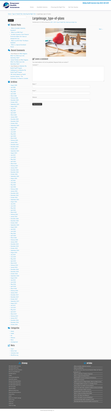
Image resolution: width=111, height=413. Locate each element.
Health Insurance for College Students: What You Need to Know (87, 381)
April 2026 (13, 93)
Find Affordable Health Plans (15, 383)
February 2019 (14, 265)
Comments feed (14, 353)
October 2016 (14, 324)
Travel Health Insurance (79, 379)
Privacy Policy (11, 394)
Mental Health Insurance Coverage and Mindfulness (85, 377)
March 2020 (14, 237)
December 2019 (15, 244)
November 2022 (15, 172)
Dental (12, 331)
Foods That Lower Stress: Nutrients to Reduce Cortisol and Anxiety (88, 387)
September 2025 (15, 104)
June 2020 (13, 231)
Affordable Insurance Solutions (15, 369)
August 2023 (14, 153)
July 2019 (13, 254)
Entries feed (14, 351)
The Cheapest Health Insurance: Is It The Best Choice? (85, 383)
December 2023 (15, 144)
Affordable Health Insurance (15, 366)
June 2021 (13, 206)
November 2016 (15, 322)
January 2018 (14, 292)
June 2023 (13, 157)
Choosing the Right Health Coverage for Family (84, 399)
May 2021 (13, 208)
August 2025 (14, 106)
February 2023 (14, 165)
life (11, 335)
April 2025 (13, 113)
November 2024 (15, 121)
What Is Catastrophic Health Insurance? (82, 389)
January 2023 (14, 168)
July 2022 (13, 180)
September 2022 (15, 176)
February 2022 (14, 189)
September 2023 (15, 151)
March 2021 (14, 212)
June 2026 (13, 89)
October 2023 (14, 149)
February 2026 (14, 98)
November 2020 (15, 220)
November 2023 (15, 146)
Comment (35, 65)
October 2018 (14, 273)
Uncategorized (14, 342)
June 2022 (13, 182)
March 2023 (14, 163)
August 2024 (14, 127)
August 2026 (14, 85)
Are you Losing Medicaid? (14, 371)
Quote (10, 396)
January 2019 (14, 267)
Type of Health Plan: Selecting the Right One (24, 14)
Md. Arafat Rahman (15, 74)
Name (34, 84)
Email (34, 90)
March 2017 (14, 314)
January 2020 (14, 242)
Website (34, 97)
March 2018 (14, 288)
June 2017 (13, 307)
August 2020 (14, 227)
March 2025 (14, 115)
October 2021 (14, 197)
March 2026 (14, 96)
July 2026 (13, 87)
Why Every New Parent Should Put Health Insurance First (86, 401)
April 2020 (13, 235)
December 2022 (15, 170)
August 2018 (14, 278)
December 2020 (15, 218)
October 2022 (14, 174)
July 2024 (13, 129)
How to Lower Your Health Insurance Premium (84, 385)
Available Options (42, 7)
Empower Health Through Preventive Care (82, 391)
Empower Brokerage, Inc (49, 410)
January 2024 (14, 142)
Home (32, 7)
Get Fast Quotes (73, 7)
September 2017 (15, 301)
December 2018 (15, 269)
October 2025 (14, 102)
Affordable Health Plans (14, 368)
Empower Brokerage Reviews (15, 381)
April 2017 (13, 312)
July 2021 (13, 204)
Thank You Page (12, 405)
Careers (10, 375)
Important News (12, 388)
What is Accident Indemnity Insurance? (82, 366)
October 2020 (14, 223)
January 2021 (14, 216)
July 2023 (13, 155)
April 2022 (13, 187)
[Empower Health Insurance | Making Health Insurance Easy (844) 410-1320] (13, 5)
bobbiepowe (14, 70)
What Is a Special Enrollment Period (81, 375)
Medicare (13, 337)
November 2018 (15, 271)
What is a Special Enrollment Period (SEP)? (83, 393)
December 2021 (15, 193)
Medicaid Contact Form (14, 390)
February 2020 (14, 240)
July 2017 (13, 305)
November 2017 (15, 297)
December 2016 (15, 320)
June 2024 (13, 132)
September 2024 (15, 125)
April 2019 (13, 261)
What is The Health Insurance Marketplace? (83, 397)
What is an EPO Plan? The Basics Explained (83, 373)
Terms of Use (11, 399)
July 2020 (13, 229)
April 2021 (13, 210)
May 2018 (13, 284)
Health (12, 333)
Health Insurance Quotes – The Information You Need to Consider (19, 76)
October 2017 (14, 299)
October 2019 (14, 248)
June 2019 (13, 256)
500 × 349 (52, 22)
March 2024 (14, 138)
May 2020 (13, 233)
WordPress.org (14, 355)
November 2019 (15, 246)
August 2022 (14, 178)
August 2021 (14, 201)
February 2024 (14, 140)
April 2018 (13, 286)
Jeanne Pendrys (15, 60)
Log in (12, 348)
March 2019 (14, 263)
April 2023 (13, 161)
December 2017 (15, 295)
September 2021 (15, 199)
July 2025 (13, 108)
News (12, 340)
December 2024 (15, 119)
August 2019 (14, 252)
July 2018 (13, 280)
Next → (101, 29)
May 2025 (13, 110)
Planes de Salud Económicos (15, 392)
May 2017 (13, 309)
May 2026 (13, 91)
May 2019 (13, 259)
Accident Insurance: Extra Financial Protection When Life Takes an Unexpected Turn (19, 36)
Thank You (11, 401)
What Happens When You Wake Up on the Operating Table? (18, 56)
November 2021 (15, 195)
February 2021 (14, 214)
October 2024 (14, 123)
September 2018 (15, 276)
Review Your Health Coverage (15, 398)
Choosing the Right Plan (58, 7)
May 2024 (13, 134)
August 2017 (14, 303)
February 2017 (14, 316)
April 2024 (13, 136)
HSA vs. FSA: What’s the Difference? (81, 395)
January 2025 (14, 117)
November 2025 (15, 100)
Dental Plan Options (13, 379)
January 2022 (14, 191)
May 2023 (13, 159)
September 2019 (15, 250)
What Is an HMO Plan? (17, 32)
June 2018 (13, 282)
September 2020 (15, 225)
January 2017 (14, 318)
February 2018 (14, 290)
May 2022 (13, 184)
